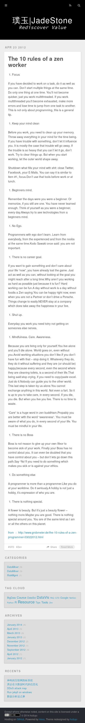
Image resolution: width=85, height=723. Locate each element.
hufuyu (73, 719)
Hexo (42, 719)
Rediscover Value (42, 27)
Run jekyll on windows (19, 692)
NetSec (72, 598)
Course (21, 597)
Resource (26, 602)
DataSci (31, 598)
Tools (44, 602)
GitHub (20, 719)
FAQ (52, 598)
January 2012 (14, 658)
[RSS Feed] (70, 5)
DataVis (43, 597)
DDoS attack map (17, 688)
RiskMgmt (12, 575)
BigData (11, 598)
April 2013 (12, 629)
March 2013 (13, 633)
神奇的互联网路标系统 (20, 680)
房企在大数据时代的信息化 (22, 684)
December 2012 (16, 641)
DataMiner (13, 567)
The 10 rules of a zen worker (35, 61)
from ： (13, 532)
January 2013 (14, 637)
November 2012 (16, 645)
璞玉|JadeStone (42, 19)
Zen (20, 547)
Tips (38, 602)
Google (64, 598)
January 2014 (14, 625)
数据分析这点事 (16, 696)
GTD (11, 547)
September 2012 (16, 650)
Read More (67, 547)
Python (10, 602)
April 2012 (12, 654)
